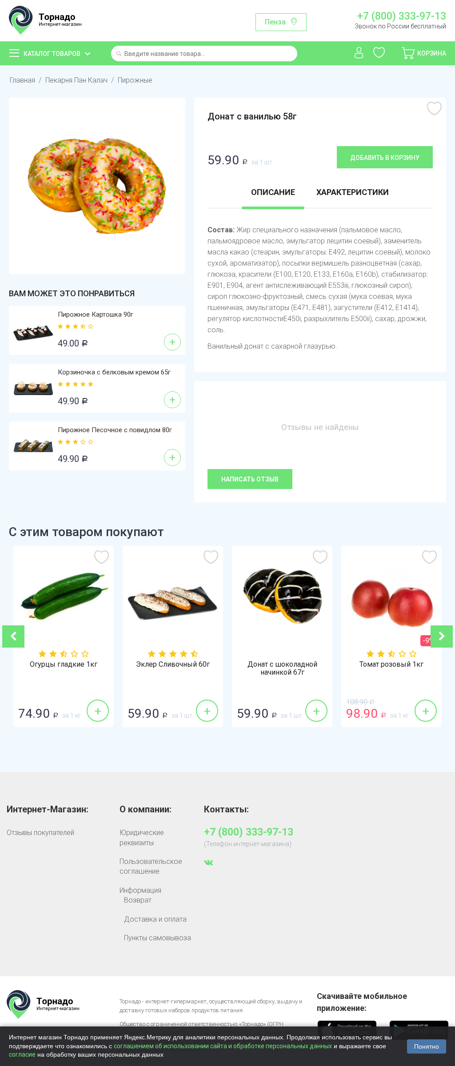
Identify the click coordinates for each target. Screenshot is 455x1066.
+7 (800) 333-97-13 (401, 16)
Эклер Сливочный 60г (173, 664)
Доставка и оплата (155, 919)
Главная (22, 80)
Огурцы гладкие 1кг (63, 664)
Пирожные (135, 80)
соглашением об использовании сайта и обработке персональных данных (223, 1046)
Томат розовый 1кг (391, 664)
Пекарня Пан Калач (76, 80)
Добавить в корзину (384, 157)
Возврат (138, 900)
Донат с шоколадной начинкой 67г (282, 668)
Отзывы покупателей (40, 832)
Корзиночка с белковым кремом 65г (114, 372)
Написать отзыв (250, 479)
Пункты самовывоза (157, 938)
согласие (22, 1054)
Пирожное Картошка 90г (95, 314)
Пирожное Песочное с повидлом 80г (115, 430)
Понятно (426, 1046)
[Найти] (119, 54)
